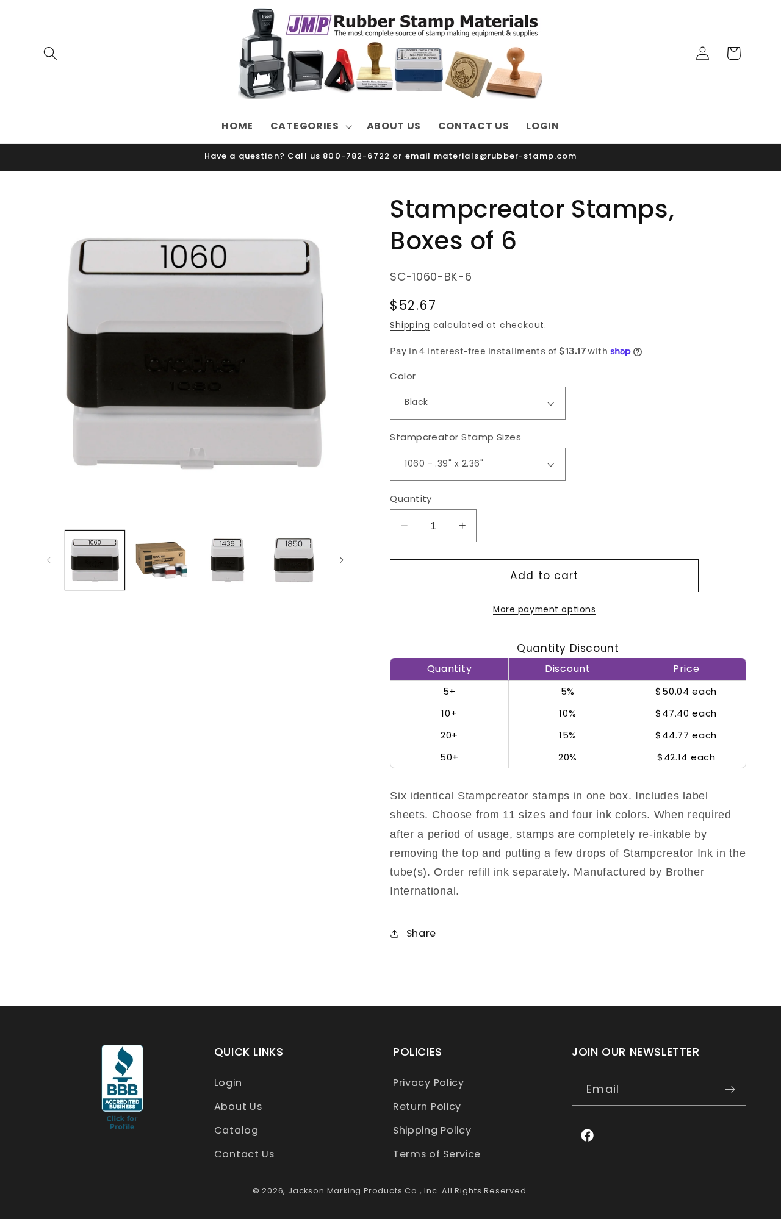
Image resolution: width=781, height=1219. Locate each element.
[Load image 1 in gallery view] (94, 560)
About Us (238, 1106)
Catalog (236, 1130)
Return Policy (427, 1106)
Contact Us (244, 1154)
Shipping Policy (432, 1130)
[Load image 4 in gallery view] (293, 560)
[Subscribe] (730, 1089)
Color (403, 376)
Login (228, 1083)
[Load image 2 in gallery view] (161, 560)
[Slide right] (341, 559)
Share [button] (421, 933)
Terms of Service (437, 1154)
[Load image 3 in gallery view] (227, 560)
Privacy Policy (428, 1083)
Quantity (411, 498)
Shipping (410, 325)
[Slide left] (48, 559)
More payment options (544, 609)
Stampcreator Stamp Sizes (455, 437)
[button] (51, 53)
